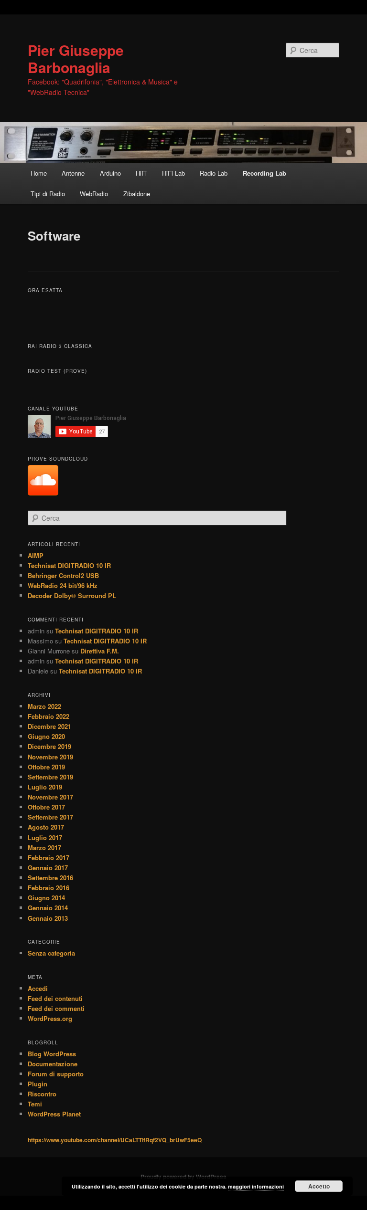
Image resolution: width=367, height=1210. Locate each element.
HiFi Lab (173, 173)
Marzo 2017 (44, 847)
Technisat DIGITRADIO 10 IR (69, 565)
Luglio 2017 (45, 837)
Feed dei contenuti (55, 998)
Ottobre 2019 (46, 766)
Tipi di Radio (48, 193)
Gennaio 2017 (48, 867)
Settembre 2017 (50, 816)
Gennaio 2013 (48, 918)
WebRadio (94, 193)
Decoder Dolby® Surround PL (72, 595)
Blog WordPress (52, 1053)
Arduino (110, 173)
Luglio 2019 (45, 786)
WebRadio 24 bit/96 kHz (62, 585)
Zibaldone (136, 193)
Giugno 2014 (46, 897)
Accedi (38, 988)
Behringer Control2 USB (63, 575)
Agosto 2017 (46, 826)
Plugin (37, 1083)
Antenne (73, 173)
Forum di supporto (56, 1073)
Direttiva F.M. (99, 650)
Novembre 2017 (50, 796)
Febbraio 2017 (48, 857)
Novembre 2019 (50, 756)
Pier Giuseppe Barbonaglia (76, 58)
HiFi (141, 173)
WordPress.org (50, 1018)
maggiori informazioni (256, 1186)
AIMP (35, 555)
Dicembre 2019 (49, 746)
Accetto (319, 1186)
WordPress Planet (54, 1113)
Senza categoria (51, 952)
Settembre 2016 (50, 877)
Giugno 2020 (46, 736)
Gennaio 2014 (48, 907)
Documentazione (52, 1063)
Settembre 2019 (50, 776)
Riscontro (42, 1093)
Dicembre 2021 (49, 726)
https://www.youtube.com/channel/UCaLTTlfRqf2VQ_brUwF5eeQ (115, 1140)
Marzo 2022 (44, 706)
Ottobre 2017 (46, 806)
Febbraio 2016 (48, 887)
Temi (35, 1103)
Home (39, 173)
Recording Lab (264, 173)
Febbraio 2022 (48, 716)
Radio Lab (213, 173)
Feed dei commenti (56, 1008)
